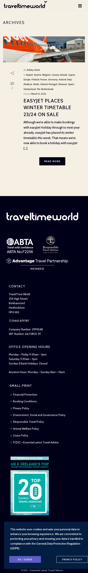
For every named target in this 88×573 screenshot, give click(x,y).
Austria (37, 74)
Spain (71, 84)
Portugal (53, 84)
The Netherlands (45, 89)
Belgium (46, 74)
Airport (29, 74)
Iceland (62, 79)
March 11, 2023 (38, 93)
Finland (35, 79)
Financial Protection (25, 394)
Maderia (28, 84)
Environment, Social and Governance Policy (39, 415)
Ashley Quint (33, 69)
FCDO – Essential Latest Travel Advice (36, 442)
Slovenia (62, 84)
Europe (27, 79)
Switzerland (30, 89)
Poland (43, 84)
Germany (53, 79)
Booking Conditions (25, 401)
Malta (36, 84)
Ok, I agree (25, 559)
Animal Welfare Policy (26, 428)
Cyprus (71, 74)
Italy (69, 79)
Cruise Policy (20, 435)
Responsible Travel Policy (28, 421)
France (43, 79)
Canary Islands (59, 74)
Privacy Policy (21, 408)
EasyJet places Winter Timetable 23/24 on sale (47, 107)
